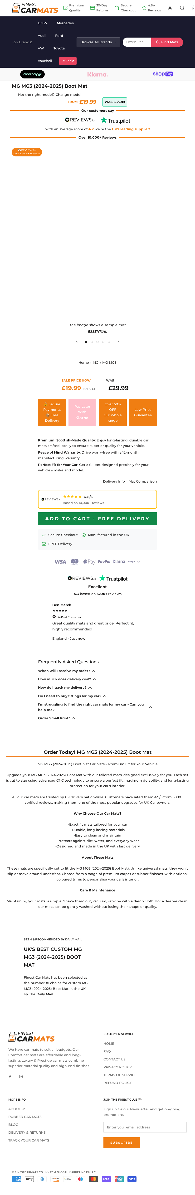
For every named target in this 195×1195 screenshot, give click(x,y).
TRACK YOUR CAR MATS (28, 1140)
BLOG (13, 1124)
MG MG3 (109, 362)
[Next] (118, 342)
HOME (108, 1043)
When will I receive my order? (64, 671)
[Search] (182, 8)
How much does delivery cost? (64, 679)
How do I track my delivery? (62, 687)
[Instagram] (21, 1076)
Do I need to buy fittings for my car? (69, 696)
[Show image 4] (103, 342)
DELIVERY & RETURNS (27, 1132)
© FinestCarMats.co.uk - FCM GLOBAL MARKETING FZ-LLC (54, 1172)
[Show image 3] (97, 342)
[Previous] (77, 342)
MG (95, 362)
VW (41, 48)
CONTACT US (114, 1059)
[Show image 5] (109, 342)
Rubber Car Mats (25, 1117)
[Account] (170, 8)
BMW (42, 23)
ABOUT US (17, 1109)
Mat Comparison (143, 481)
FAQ (107, 1051)
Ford (59, 36)
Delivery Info (114, 481)
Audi (42, 36)
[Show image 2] (92, 342)
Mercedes (65, 23)
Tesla (70, 61)
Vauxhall (45, 61)
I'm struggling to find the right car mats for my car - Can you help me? (91, 707)
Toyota (59, 48)
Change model (68, 94)
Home (83, 362)
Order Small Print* (54, 718)
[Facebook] (10, 1076)
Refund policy (117, 1083)
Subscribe (121, 1142)
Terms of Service (119, 1075)
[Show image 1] (86, 342)
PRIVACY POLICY (117, 1067)
